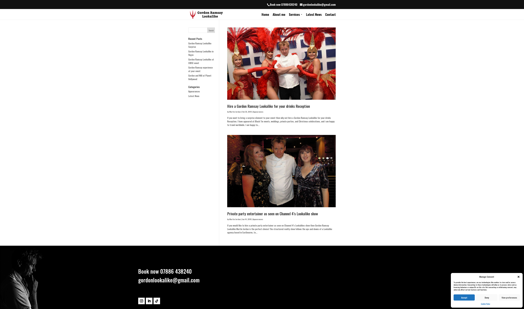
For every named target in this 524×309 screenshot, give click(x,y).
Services (294, 15)
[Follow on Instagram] (141, 301)
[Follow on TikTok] (157, 301)
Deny (487, 297)
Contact (330, 15)
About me (279, 15)
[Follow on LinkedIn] (149, 301)
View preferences (509, 297)
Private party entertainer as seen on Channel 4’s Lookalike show (272, 213)
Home (265, 15)
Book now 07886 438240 (165, 271)
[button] (518, 276)
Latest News (314, 15)
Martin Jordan (235, 111)
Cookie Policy (485, 304)
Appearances (258, 111)
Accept (464, 297)
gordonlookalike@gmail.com (169, 280)
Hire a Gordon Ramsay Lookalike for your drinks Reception (268, 106)
